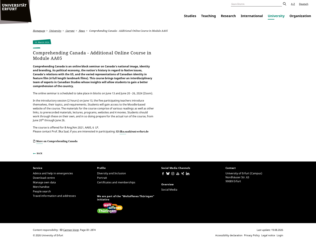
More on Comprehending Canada (57, 141)
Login (280, 235)
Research (228, 16)
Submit (284, 3)
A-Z (293, 4)
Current (70, 30)
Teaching (208, 16)
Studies (190, 16)
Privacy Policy (252, 235)
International (252, 16)
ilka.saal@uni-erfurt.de (134, 131)
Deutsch (303, 4)
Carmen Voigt (71, 229)
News (81, 30)
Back (39, 153)
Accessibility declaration (228, 235)
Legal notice (268, 235)
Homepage (39, 30)
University (276, 16)
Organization (300, 16)
